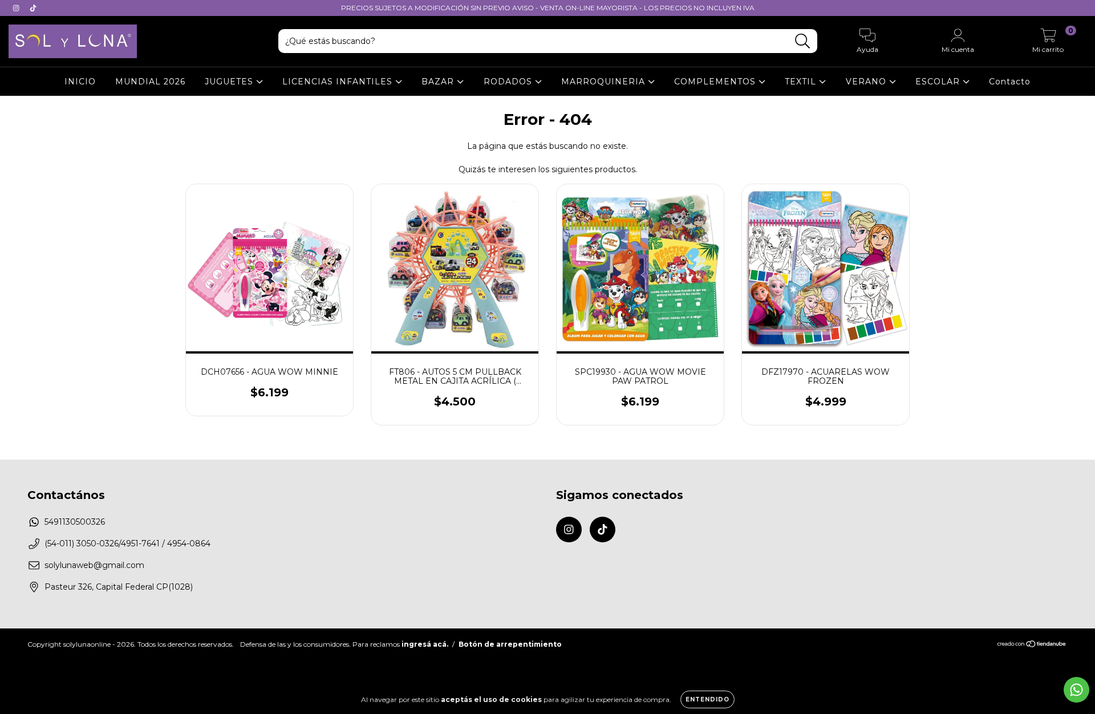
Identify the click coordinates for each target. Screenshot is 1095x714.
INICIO (80, 81)
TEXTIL (802, 81)
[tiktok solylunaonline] (33, 8)
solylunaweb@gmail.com (94, 565)
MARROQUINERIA (604, 81)
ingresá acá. (425, 644)
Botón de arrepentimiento (510, 644)
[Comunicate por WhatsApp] (1076, 690)
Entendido (707, 699)
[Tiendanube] (1032, 645)
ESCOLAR (939, 81)
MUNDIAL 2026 (150, 81)
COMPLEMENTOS (716, 81)
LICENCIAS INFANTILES (338, 81)
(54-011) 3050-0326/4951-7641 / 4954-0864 (127, 543)
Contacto (1010, 81)
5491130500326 (74, 522)
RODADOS (509, 81)
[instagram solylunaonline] (17, 8)
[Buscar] (802, 41)
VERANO (867, 81)
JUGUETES (230, 81)
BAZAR (439, 81)
